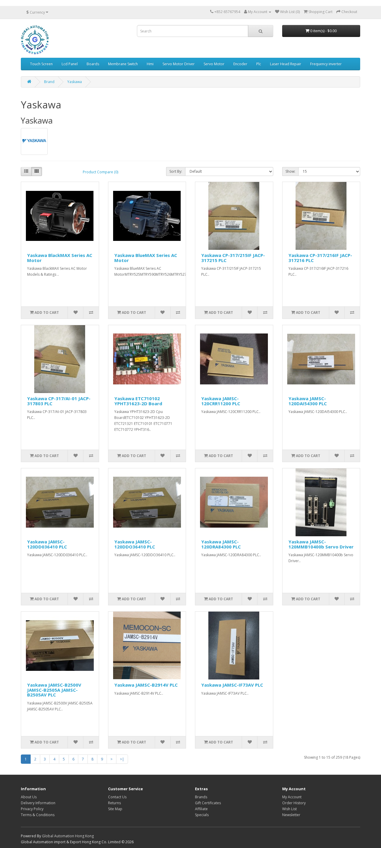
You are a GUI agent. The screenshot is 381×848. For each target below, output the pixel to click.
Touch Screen (41, 63)
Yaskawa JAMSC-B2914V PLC (146, 685)
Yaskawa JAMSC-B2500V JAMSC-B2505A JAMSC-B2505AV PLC (54, 690)
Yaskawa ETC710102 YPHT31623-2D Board (138, 400)
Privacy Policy (32, 808)
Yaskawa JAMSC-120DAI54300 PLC (307, 400)
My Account (292, 796)
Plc (258, 63)
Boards (93, 63)
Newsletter (291, 814)
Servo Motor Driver (179, 63)
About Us (29, 796)
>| (122, 759)
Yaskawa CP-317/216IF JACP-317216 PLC (320, 257)
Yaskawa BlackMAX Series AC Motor (59, 257)
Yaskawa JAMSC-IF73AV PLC (232, 685)
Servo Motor (214, 63)
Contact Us (117, 796)
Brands (201, 796)
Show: (290, 171)
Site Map (115, 808)
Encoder (240, 63)
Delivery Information (38, 802)
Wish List (289, 808)
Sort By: (175, 171)
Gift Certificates (208, 802)
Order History (294, 802)
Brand (49, 81)
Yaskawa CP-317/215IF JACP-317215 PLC (233, 257)
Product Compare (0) (100, 171)
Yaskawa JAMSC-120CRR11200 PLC (220, 400)
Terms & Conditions (37, 814)
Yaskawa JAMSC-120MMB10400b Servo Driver (321, 544)
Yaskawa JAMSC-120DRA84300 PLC (221, 544)
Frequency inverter (326, 63)
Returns (114, 802)
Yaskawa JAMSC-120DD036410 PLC (47, 544)
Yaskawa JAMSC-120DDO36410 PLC (134, 544)
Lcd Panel (70, 63)
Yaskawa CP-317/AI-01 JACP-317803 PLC (58, 400)
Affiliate (201, 808)
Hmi (150, 63)
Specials (202, 814)
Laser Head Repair (285, 63)
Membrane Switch (123, 63)
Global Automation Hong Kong (68, 835)
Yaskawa (74, 81)
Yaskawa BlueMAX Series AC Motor (145, 257)
